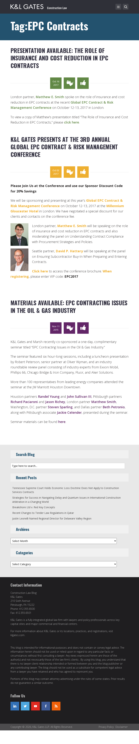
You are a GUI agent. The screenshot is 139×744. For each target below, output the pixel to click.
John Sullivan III (79, 396)
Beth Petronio (114, 407)
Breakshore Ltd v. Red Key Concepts (33, 507)
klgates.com (17, 635)
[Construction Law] (39, 6)
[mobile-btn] (118, 7)
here (62, 422)
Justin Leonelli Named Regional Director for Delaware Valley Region (51, 518)
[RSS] (56, 706)
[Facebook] (45, 706)
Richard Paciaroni (24, 402)
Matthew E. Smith (50, 97)
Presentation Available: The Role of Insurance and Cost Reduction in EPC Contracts (59, 58)
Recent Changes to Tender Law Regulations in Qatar (43, 513)
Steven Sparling (60, 407)
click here (71, 122)
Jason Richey (55, 402)
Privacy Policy (106, 727)
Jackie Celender (69, 412)
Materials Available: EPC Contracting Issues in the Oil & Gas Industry (68, 306)
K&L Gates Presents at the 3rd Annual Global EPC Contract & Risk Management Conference (64, 147)
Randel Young (49, 396)
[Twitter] (25, 706)
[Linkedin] (14, 706)
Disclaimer (121, 727)
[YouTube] (35, 706)
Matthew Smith (103, 402)
